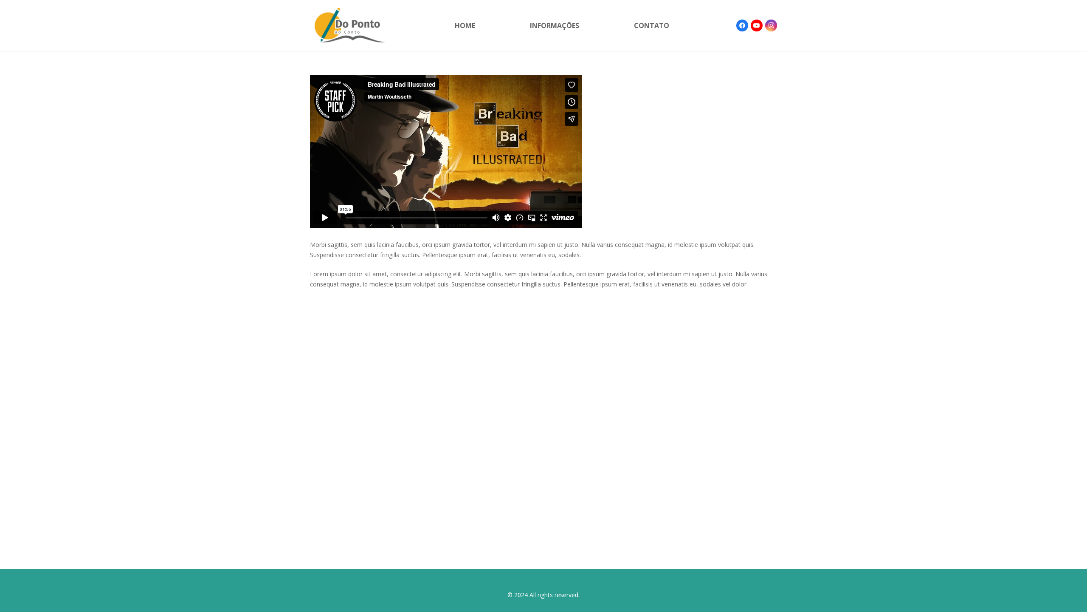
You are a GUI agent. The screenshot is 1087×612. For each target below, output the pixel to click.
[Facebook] (742, 25)
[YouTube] (757, 25)
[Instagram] (771, 25)
